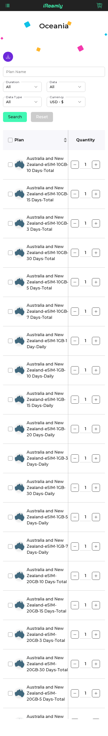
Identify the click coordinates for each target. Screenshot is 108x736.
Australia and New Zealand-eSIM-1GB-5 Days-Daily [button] (47, 517)
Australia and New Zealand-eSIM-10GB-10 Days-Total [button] (47, 164)
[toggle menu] (7, 5)
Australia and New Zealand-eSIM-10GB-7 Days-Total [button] (47, 311)
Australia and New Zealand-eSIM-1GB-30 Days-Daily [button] (46, 487)
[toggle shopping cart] (99, 5)
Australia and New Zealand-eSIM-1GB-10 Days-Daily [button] (46, 370)
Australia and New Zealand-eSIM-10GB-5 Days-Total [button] (47, 282)
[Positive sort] (65, 138)
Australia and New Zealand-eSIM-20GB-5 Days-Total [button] (46, 693)
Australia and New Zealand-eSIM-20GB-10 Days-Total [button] (47, 575)
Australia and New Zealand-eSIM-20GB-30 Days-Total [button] (47, 663)
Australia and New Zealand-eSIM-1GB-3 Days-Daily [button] (47, 458)
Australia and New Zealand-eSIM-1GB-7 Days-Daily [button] (47, 546)
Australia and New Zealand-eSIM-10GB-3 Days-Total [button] (47, 223)
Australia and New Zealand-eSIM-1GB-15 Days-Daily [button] (46, 399)
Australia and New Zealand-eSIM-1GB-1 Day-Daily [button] (47, 340)
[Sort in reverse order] (65, 141)
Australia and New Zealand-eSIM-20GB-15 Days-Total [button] (46, 605)
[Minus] (75, 165)
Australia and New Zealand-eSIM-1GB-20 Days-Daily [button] (46, 428)
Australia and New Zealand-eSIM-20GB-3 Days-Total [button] (46, 634)
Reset (42, 116)
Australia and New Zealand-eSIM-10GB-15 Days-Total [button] (47, 194)
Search (15, 116)
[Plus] (96, 165)
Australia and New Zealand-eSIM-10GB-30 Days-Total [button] (47, 252)
